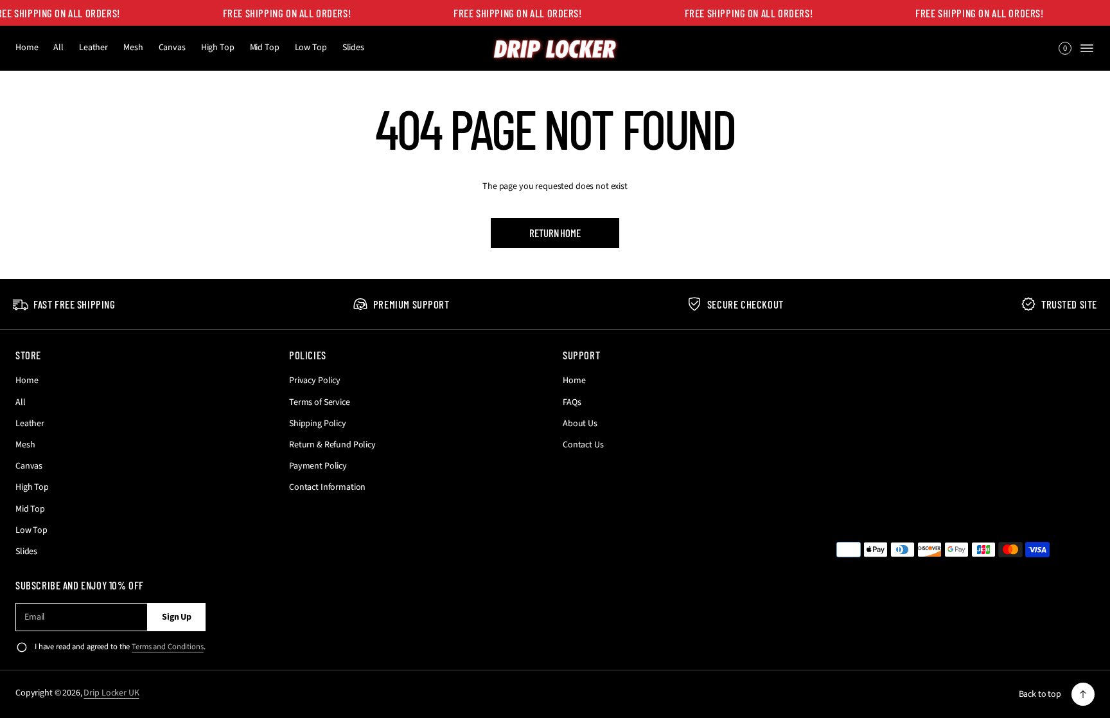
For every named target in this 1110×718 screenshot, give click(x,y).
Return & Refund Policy (332, 444)
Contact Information (327, 487)
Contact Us (583, 444)
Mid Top (264, 47)
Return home (554, 232)
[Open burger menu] (1087, 48)
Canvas (172, 47)
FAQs (572, 402)
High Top (217, 47)
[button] (1065, 48)
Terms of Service (319, 402)
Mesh (133, 47)
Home (26, 47)
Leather (93, 47)
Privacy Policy (314, 380)
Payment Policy (318, 466)
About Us (580, 423)
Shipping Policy (317, 423)
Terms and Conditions (167, 646)
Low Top (311, 47)
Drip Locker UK (111, 693)
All (58, 47)
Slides (353, 47)
